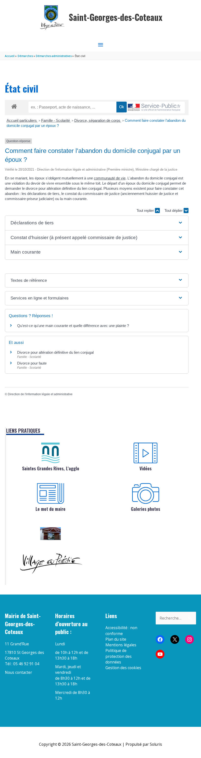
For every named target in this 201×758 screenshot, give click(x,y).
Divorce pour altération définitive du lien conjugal (55, 352)
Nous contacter (18, 672)
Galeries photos (145, 509)
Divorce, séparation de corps (97, 120)
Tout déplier (174, 210)
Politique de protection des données (118, 656)
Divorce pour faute (32, 363)
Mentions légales (120, 645)
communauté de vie (110, 178)
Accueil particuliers (22, 120)
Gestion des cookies (123, 667)
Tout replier (146, 210)
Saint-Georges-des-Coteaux (115, 17)
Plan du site (115, 639)
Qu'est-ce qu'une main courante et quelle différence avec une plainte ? (73, 326)
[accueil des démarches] (14, 105)
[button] (96, 223)
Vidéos (145, 468)
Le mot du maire (50, 509)
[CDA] (50, 453)
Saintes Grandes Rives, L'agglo (50, 468)
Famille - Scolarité (56, 120)
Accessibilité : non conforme (121, 630)
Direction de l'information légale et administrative (40, 394)
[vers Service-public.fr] (154, 108)
